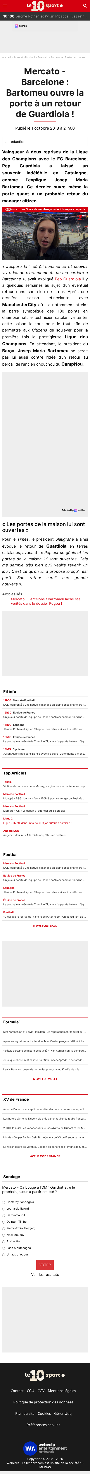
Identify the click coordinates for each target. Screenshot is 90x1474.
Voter (45, 1265)
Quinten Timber (17, 1221)
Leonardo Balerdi (18, 1208)
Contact (17, 1390)
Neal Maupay (15, 1234)
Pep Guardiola (68, 279)
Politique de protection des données (43, 1402)
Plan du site (25, 1413)
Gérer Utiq (63, 1413)
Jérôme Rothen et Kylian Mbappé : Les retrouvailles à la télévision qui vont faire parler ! (46, 16)
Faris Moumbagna (19, 1248)
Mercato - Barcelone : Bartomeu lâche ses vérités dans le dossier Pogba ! (45, 601)
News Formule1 (45, 1079)
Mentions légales (62, 1390)
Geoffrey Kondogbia (20, 1202)
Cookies (44, 1413)
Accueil (6, 57)
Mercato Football (24, 57)
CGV (41, 1390)
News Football (45, 926)
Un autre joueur (17, 1254)
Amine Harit (14, 1241)
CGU (30, 1390)
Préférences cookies (43, 1424)
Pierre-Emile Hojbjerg (21, 1228)
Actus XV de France (45, 1156)
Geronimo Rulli (16, 1215)
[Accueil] (45, 6)
